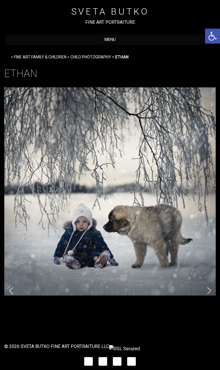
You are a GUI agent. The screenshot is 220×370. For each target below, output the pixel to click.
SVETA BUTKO (110, 11)
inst (103, 360)
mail (131, 360)
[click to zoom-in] (110, 294)
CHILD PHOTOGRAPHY (90, 57)
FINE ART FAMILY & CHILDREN (40, 57)
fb (89, 360)
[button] (212, 36)
